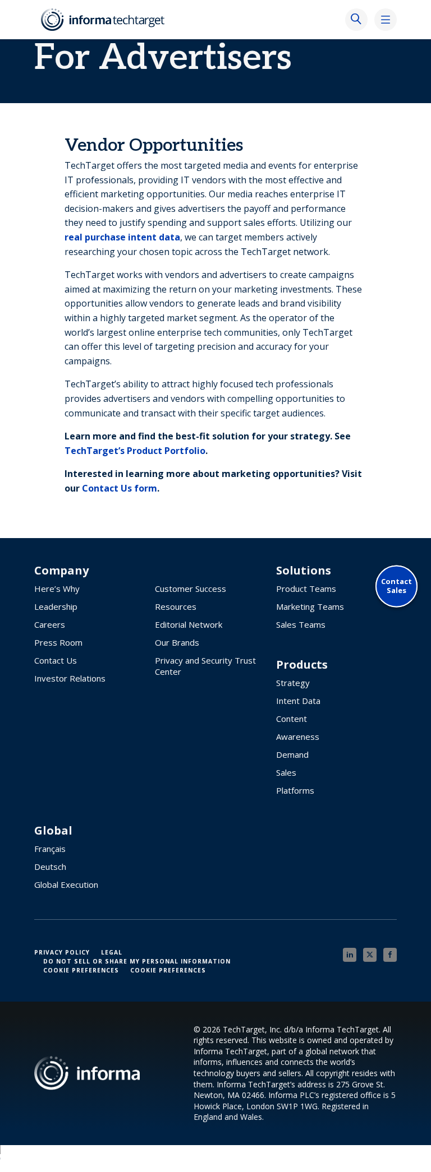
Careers (49, 624)
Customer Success (190, 588)
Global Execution (66, 884)
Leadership (55, 606)
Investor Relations (70, 678)
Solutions (303, 570)
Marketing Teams (310, 606)
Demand (292, 754)
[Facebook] (390, 955)
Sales (286, 772)
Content (291, 718)
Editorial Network (188, 624)
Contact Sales (396, 586)
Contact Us (55, 660)
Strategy (293, 682)
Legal (111, 952)
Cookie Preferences (81, 970)
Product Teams (306, 588)
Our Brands (177, 642)
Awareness (297, 736)
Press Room (58, 642)
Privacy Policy (62, 952)
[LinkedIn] (349, 955)
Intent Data (298, 700)
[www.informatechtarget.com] (103, 19)
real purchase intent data (122, 237)
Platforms (295, 790)
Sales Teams (300, 624)
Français (50, 848)
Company (61, 570)
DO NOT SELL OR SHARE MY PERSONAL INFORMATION (137, 961)
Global (53, 830)
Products (302, 664)
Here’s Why (57, 588)
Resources (175, 606)
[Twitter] (370, 955)
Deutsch (50, 866)
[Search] (356, 19)
